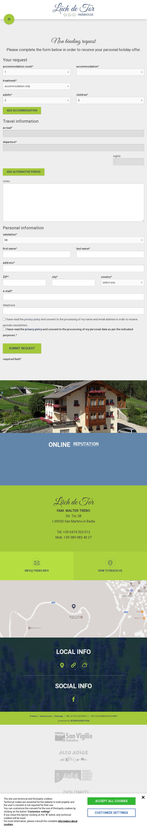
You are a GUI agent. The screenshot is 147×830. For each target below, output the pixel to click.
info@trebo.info (37, 570)
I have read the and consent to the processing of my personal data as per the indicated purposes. (68, 332)
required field (11, 359)
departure (9, 142)
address (8, 262)
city (54, 276)
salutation (9, 234)
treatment (9, 80)
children (81, 94)
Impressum (46, 716)
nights (117, 156)
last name (82, 248)
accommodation (87, 66)
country (106, 276)
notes (6, 181)
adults (7, 94)
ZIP (5, 276)
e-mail (7, 291)
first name (9, 248)
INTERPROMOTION (79, 721)
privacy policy (32, 319)
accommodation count (17, 66)
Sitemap (58, 716)
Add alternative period (24, 171)
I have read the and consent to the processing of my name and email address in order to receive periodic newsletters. (70, 322)
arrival (7, 127)
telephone (9, 305)
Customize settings (111, 813)
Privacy (34, 716)
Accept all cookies (111, 801)
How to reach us (110, 570)
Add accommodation (22, 110)
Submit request (22, 348)
